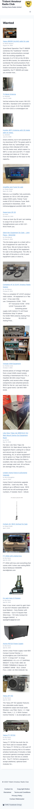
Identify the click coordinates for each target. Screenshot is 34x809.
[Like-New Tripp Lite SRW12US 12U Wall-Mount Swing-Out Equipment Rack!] (16, 412)
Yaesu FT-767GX (9, 735)
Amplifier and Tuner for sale (13, 187)
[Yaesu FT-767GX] (16, 726)
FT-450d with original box (12, 556)
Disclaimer (7, 792)
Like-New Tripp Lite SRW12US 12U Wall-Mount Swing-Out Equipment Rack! (15, 435)
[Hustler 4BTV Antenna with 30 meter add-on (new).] (8, 120)
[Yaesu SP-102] (16, 683)
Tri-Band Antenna (9, 94)
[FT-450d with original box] (16, 542)
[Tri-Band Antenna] (8, 84)
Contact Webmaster (17, 799)
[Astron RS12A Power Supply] (16, 632)
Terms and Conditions (22, 792)
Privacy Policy (17, 795)
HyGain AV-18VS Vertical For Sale (15, 524)
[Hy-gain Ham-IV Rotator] (16, 585)
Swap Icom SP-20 (9, 212)
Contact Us (8, 789)
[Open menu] (30, 11)
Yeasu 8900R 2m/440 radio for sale (16, 41)
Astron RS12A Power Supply (13, 643)
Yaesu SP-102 (8, 696)
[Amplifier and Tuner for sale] (16, 174)
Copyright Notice (23, 789)
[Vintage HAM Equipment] (16, 343)
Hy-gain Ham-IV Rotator (12, 598)
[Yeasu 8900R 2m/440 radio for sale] (10, 33)
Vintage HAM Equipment (12, 364)
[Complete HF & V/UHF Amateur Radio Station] (16, 271)
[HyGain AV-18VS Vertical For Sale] (16, 509)
